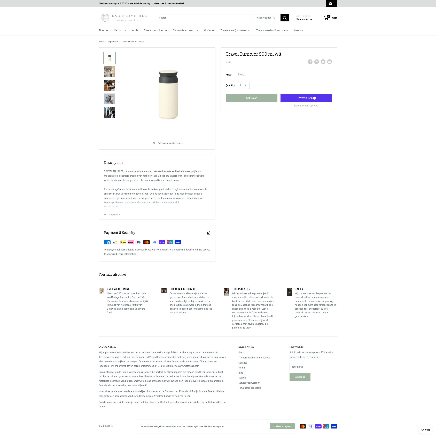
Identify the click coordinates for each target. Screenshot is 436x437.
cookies (172, 426)
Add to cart (251, 97)
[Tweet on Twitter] (323, 61)
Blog (240, 372)
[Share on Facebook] (310, 61)
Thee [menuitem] (101, 30)
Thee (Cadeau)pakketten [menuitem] (234, 30)
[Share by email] (329, 61)
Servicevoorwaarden (249, 382)
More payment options (306, 105)
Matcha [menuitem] (118, 30)
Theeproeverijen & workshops (254, 357)
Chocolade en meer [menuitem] (183, 30)
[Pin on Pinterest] (316, 61)
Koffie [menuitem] (135, 30)
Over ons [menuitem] (298, 30)
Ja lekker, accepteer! (282, 426)
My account (302, 19)
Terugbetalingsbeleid (249, 387)
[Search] (285, 17)
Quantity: (231, 85)
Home (101, 41)
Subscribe (300, 376)
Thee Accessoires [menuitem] (153, 30)
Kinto (228, 62)
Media (241, 367)
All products (112, 41)
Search (242, 377)
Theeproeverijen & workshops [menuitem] (272, 30)
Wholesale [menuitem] (209, 30)
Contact (242, 362)
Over (240, 352)
